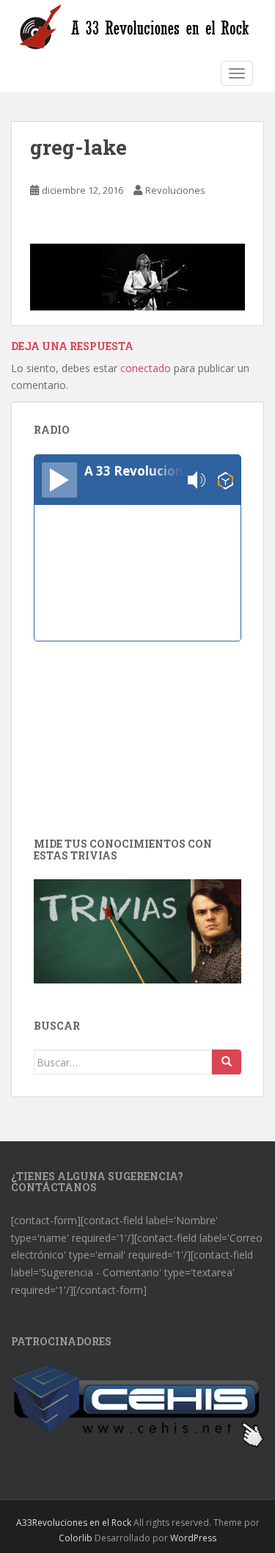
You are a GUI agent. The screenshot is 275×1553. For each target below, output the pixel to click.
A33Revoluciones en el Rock (73, 1522)
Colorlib (75, 1538)
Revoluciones (175, 190)
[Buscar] (226, 1062)
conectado (145, 368)
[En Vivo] (59, 480)
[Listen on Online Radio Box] (225, 480)
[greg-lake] (137, 276)
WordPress (193, 1538)
